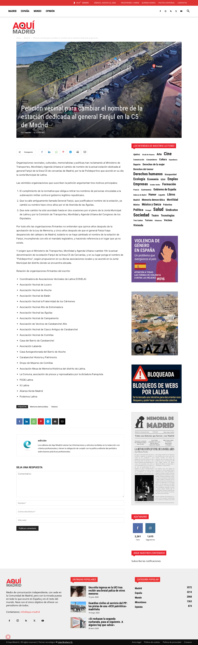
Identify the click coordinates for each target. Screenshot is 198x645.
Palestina (167, 204)
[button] (188, 11)
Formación (169, 184)
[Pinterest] (63, 152)
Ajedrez (136, 154)
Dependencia (173, 160)
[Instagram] (165, 11)
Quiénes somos (148, 3)
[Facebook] (160, 11)
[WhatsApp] (56, 152)
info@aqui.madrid (30, 611)
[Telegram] (70, 152)
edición (28, 132)
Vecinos (54, 406)
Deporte (136, 164)
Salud (158, 209)
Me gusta (137, 524)
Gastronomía (146, 190)
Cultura (163, 159)
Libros (171, 194)
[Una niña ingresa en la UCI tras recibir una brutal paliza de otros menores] (78, 591)
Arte (159, 154)
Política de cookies (152, 642)
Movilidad (172, 199)
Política (138, 209)
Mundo (37, 11)
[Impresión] (77, 152)
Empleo (173, 179)
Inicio (18, 38)
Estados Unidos (155, 185)
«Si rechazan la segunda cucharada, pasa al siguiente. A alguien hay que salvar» (105, 622)
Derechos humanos (148, 174)
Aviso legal (136, 642)
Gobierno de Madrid (139, 195)
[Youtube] (181, 11)
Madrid (12, 11)
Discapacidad (170, 174)
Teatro (155, 215)
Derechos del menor (143, 169)
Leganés (161, 195)
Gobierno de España (164, 189)
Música (136, 204)
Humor (152, 194)
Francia (136, 190)
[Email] (85, 152)
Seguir (150, 524)
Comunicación (138, 159)
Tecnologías (167, 215)
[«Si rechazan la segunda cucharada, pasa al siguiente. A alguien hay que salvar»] (78, 622)
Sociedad (141, 215)
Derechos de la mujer (154, 164)
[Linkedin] (49, 152)
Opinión (50, 11)
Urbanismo (158, 221)
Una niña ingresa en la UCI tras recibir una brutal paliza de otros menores (106, 590)
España (25, 11)
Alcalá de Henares (148, 155)
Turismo (149, 220)
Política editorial (166, 3)
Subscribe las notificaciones (146, 561)
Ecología (139, 179)
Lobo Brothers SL (65, 642)
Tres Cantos (138, 220)
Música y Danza (151, 204)
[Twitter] (176, 11)
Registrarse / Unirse (130, 3)
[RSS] (170, 11)
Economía (153, 179)
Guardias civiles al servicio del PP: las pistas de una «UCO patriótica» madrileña (107, 606)
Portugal (148, 210)
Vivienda (138, 225)
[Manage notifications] (8, 636)
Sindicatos (172, 209)
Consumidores (151, 160)
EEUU (163, 179)
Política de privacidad (172, 642)
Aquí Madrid (140, 516)
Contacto (182, 3)
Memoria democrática (39, 406)
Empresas (140, 184)
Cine (168, 153)
